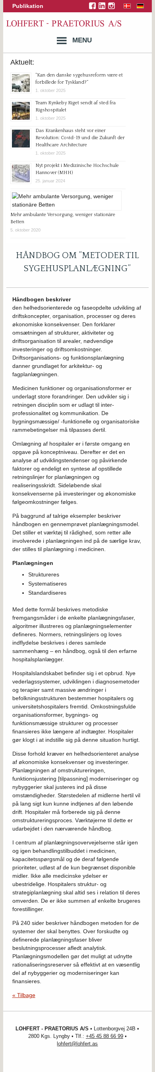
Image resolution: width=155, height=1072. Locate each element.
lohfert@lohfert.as (77, 1044)
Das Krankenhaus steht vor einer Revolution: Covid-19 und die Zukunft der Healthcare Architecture (80, 137)
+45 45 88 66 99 (104, 1036)
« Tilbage (23, 995)
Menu (82, 40)
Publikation (27, 6)
